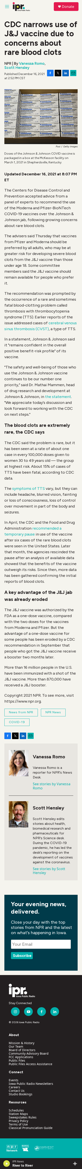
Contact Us (16, 1091)
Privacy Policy (18, 1121)
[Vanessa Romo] (18, 763)
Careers (14, 1087)
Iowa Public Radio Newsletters (31, 1084)
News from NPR (21, 712)
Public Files (17, 1060)
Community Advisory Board (29, 1053)
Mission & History (21, 1043)
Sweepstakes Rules (23, 1117)
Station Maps (18, 1114)
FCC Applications (21, 1057)
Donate (68, 7)
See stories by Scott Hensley (49, 870)
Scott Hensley (16, 67)
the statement (58, 396)
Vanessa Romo (32, 63)
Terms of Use (18, 1124)
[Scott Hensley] (18, 814)
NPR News (53, 712)
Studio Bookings (20, 1094)
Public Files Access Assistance (30, 1064)
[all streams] (76, 1163)
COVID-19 (17, 722)
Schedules (16, 1110)
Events (13, 1080)
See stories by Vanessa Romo (51, 786)
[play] (6, 1163)
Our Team (16, 1046)
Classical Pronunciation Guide (30, 1128)
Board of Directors (22, 1050)
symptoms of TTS (28, 488)
